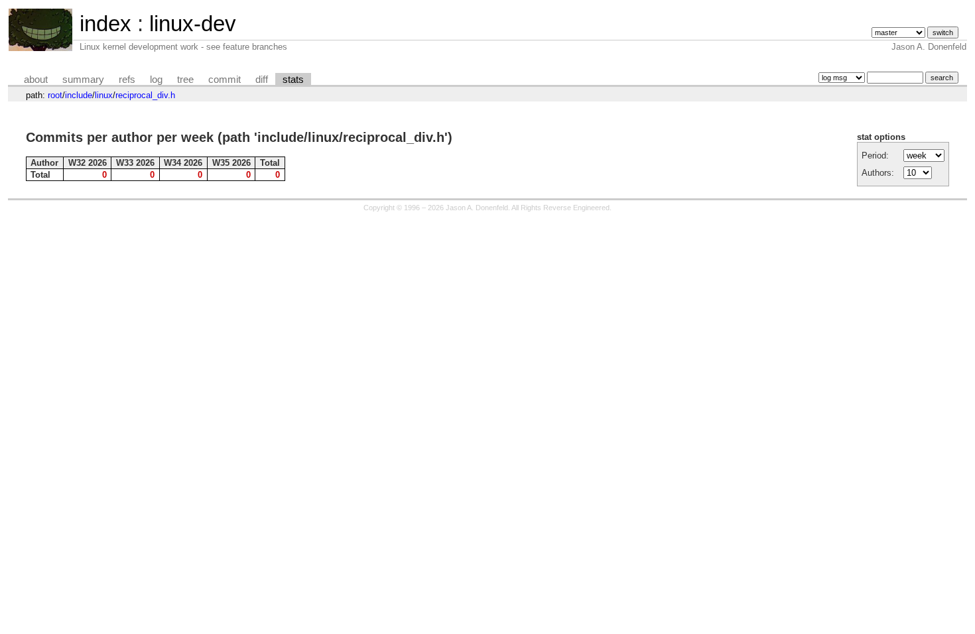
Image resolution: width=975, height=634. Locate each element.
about (36, 79)
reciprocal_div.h (145, 95)
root (55, 95)
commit (224, 79)
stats (293, 79)
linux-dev (192, 23)
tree (185, 79)
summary (83, 79)
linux (104, 95)
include (78, 95)
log (156, 79)
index (105, 23)
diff (261, 79)
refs (127, 79)
